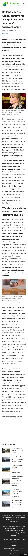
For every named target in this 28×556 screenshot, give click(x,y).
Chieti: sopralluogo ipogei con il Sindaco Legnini (17, 451)
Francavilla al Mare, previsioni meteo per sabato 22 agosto (17, 459)
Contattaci (14, 541)
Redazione (22, 553)
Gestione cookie (23, 554)
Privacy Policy (7, 553)
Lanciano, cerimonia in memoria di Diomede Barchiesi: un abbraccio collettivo (17, 481)
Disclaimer (15, 553)
